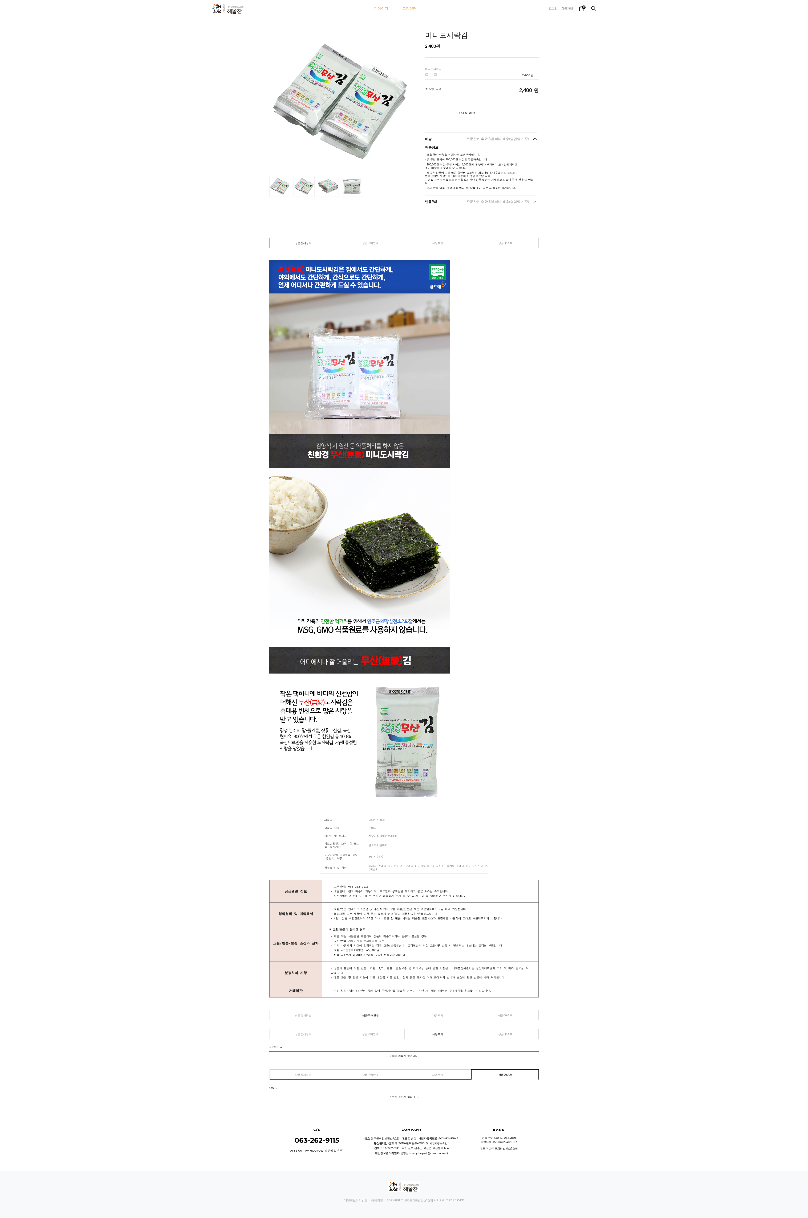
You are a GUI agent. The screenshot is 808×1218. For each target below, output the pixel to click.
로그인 (553, 8)
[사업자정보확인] (438, 1143)
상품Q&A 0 (505, 243)
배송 (477, 139)
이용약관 (377, 1200)
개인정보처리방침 (356, 1200)
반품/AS (477, 201)
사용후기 (437, 243)
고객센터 (409, 9)
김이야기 (381, 9)
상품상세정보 (303, 243)
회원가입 (567, 8)
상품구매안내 (370, 243)
